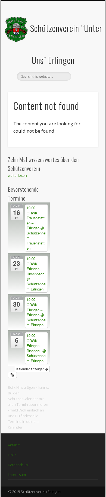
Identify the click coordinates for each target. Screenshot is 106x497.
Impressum (17, 474)
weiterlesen (17, 175)
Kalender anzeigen (30, 369)
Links (12, 454)
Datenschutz (18, 464)
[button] (12, 375)
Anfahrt (14, 445)
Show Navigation (84, 48)
